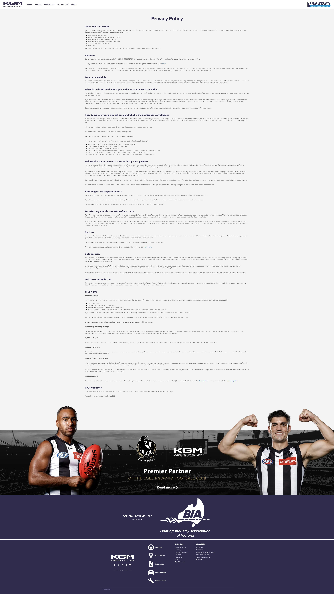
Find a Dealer (49, 4)
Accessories (178, 557)
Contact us (199, 547)
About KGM (200, 544)
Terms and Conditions (203, 557)
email (164, 63)
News (177, 559)
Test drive (158, 547)
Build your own (160, 572)
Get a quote (159, 564)
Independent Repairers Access (205, 552)
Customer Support (181, 547)
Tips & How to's (180, 562)
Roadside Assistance (181, 552)
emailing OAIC (233, 381)
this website (148, 247)
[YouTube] (130, 565)
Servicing (178, 554)
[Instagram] (119, 565)
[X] (122, 565)
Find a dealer (160, 555)
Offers (73, 4)
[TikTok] (126, 565)
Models (30, 4)
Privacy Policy (200, 559)
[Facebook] (115, 565)
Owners (38, 4)
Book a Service (160, 581)
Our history (199, 550)
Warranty (178, 550)
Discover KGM (62, 4)
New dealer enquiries (203, 554)
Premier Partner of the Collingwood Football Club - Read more (167, 462)
